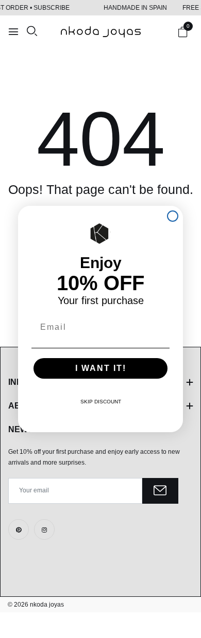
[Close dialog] (172, 216)
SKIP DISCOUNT (100, 401)
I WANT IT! (100, 368)
